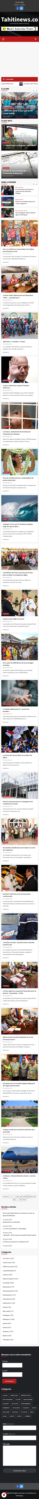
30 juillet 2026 (7, 176)
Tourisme (6, 473)
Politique (11, 290)
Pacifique (6, 1315)
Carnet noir (7, 1262)
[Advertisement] (19, 58)
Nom (8, 1424)
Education (6, 657)
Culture (5, 1275)
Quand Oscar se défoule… (12, 1222)
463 (21, 1197)
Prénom (5, 1361)
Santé (5, 1323)
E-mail (5, 1371)
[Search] (35, 39)
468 (14, 1200)
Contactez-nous (19, 1470)
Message (6, 1444)
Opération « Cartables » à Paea (14, 342)
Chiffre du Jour (8, 1266)
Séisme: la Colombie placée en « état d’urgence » (25, 202)
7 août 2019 (6, 714)
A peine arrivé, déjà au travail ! (13, 619)
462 (17, 1197)
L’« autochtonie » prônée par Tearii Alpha (19, 145)
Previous (5, 1197)
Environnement (8, 1291)
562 (21, 1200)
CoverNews (30, 1493)
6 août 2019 (6, 1180)
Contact (22, 4)
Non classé (16, 704)
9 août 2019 (6, 254)
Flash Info (6, 142)
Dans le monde (19, 187)
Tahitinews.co (19, 19)
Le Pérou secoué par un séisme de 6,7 (16, 1242)
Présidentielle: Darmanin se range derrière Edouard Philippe (24, 191)
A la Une (5, 105)
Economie (6, 986)
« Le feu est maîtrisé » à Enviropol (14, 1228)
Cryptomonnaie (8, 1271)
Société (5, 842)
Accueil (16, 4)
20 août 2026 (7, 116)
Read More (6, 262)
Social (5, 567)
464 (24, 1197)
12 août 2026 (7, 148)
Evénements (7, 1295)
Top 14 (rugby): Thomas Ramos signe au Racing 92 (25, 214)
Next (24, 1200)
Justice (5, 1307)
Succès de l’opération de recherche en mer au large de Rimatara (18, 1214)
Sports (25, 210)
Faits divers (12, 105)
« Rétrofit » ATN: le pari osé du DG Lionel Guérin (19, 1235)
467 (35, 1197)
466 (31, 1197)
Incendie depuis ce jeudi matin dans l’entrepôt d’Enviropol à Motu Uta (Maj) (18, 111)
